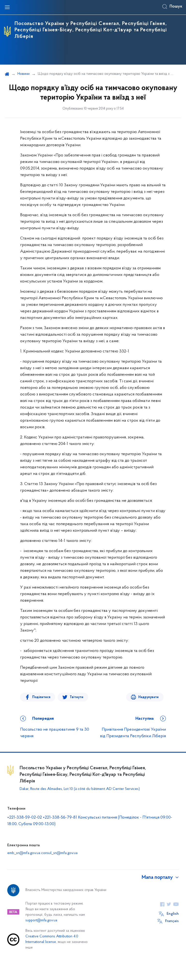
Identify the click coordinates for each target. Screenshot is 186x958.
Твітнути (76, 697)
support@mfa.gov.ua (41, 920)
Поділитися (41, 697)
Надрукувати (148, 697)
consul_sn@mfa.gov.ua (59, 853)
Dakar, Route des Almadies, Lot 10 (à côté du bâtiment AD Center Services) (80, 789)
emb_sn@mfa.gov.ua (23, 853)
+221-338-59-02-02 (24, 817)
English (173, 914)
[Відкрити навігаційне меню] (7, 7)
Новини (23, 74)
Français (172, 921)
